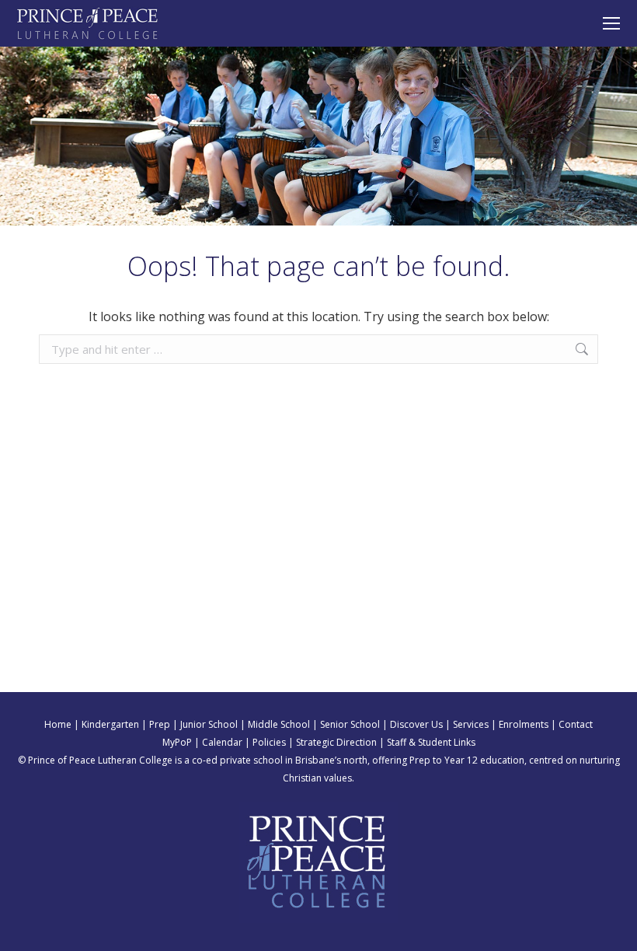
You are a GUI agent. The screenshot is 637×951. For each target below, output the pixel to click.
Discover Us (416, 724)
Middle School (279, 724)
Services (471, 724)
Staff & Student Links (431, 742)
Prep (159, 724)
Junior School (209, 724)
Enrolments (523, 724)
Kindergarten (110, 724)
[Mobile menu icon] (611, 23)
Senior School (350, 724)
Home (57, 724)
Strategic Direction (336, 742)
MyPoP (177, 742)
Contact (576, 724)
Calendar (222, 742)
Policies (269, 742)
